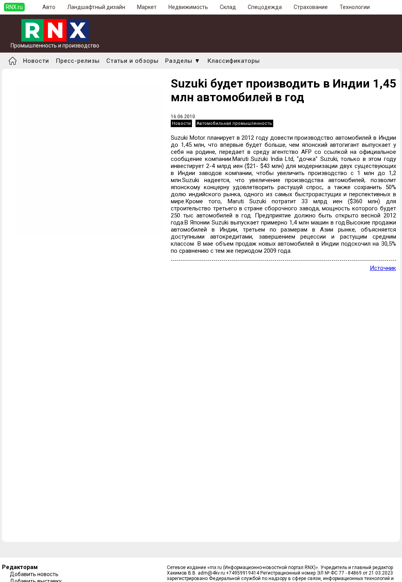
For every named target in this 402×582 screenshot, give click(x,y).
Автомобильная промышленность (234, 123)
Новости (36, 60)
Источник (383, 268)
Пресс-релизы (78, 60)
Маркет (147, 7)
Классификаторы (233, 60)
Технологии (355, 7)
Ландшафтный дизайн (96, 7)
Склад (228, 7)
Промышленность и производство (55, 45)
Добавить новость (34, 574)
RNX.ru (14, 7)
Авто (48, 7)
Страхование (311, 7)
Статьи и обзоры (132, 60)
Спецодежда (265, 7)
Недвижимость (188, 7)
